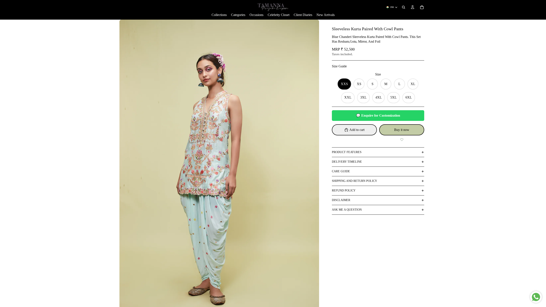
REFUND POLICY (344, 190)
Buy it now (401, 130)
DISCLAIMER (341, 200)
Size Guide (339, 66)
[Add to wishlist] (401, 139)
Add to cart (356, 130)
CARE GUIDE (341, 171)
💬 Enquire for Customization (378, 115)
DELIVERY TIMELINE (347, 161)
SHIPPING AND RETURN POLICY (354, 180)
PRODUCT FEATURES (347, 152)
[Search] (403, 7)
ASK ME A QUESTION (347, 209)
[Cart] (422, 7)
